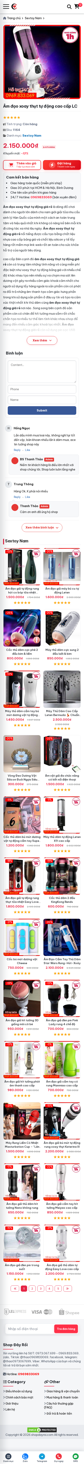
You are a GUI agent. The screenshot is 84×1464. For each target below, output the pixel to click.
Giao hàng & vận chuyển (63, 1391)
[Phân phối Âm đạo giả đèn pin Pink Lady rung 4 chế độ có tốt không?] (62, 998)
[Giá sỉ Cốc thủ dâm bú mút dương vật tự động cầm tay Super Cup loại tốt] (22, 815)
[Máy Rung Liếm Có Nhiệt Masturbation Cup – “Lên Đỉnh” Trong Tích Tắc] (22, 1121)
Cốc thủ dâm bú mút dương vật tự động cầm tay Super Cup (22, 840)
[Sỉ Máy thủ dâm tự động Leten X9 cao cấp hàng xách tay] (62, 815)
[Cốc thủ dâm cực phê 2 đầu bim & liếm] (22, 628)
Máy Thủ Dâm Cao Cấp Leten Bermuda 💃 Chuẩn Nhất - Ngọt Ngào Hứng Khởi (62, 717)
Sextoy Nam (31, 135)
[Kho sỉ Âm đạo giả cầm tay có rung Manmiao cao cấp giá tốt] (62, 1059)
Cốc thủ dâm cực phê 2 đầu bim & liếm (22, 652)
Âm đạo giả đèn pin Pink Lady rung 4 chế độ (62, 1022)
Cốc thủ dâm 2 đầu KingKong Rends (62, 900)
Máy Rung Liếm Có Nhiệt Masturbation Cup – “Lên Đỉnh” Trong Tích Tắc (22, 1146)
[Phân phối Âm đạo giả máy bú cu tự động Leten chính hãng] (62, 566)
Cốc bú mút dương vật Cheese (22, 961)
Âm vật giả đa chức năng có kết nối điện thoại (62, 777)
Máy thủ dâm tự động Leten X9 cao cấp (62, 839)
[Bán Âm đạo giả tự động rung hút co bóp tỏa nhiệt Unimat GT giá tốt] (22, 566)
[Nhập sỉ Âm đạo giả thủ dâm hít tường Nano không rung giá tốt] (22, 1182)
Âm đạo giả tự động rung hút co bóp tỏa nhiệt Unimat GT (22, 592)
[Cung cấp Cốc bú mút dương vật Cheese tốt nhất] (22, 937)
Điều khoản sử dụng (19, 1391)
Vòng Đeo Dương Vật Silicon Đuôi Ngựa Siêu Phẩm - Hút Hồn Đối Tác (22, 779)
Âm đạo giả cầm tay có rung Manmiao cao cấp (62, 1083)
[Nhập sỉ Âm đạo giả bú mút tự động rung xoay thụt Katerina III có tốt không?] (62, 1121)
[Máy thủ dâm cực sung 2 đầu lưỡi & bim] (62, 628)
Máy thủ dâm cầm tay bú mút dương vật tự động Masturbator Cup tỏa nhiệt (22, 715)
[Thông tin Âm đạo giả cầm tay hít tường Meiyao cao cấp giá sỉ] (62, 1182)
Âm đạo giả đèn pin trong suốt (22, 1267)
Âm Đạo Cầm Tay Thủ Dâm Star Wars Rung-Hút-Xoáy (62, 961)
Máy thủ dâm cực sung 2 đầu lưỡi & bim (62, 652)
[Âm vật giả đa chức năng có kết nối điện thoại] (62, 753)
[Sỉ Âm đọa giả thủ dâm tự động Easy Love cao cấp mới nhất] (62, 1243)
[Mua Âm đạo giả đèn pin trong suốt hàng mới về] (22, 1243)
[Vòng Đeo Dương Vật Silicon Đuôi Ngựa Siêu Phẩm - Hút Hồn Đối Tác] (22, 753)
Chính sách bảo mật (19, 1397)
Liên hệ (10, 1409)
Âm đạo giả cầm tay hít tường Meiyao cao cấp (62, 1206)
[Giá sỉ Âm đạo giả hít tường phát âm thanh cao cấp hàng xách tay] (22, 1059)
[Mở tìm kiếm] (69, 6)
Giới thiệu (12, 1403)
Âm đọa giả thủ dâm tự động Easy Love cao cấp (62, 1267)
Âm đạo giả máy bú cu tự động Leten (62, 590)
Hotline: (22, 1374)
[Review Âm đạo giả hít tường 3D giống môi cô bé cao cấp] (22, 998)
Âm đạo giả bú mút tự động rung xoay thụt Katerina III (62, 1144)
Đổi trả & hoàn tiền (59, 1413)
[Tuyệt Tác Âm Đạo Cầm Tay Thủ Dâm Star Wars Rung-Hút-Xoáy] (62, 937)
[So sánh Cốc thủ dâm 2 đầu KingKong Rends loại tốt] (62, 876)
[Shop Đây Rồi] (15, 6)
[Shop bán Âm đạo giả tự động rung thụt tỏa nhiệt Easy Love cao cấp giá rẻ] (22, 876)
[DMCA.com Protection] (42, 1430)
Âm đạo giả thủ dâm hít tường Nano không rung (22, 1206)
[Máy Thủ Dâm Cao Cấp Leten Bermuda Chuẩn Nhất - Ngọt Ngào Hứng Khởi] (62, 689)
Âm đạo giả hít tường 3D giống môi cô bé (22, 1022)
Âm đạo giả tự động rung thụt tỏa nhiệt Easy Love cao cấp (22, 902)
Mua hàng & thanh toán (62, 1397)
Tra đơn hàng (66, 1328)
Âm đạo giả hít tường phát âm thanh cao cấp (22, 1083)
